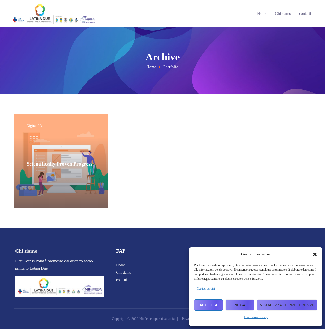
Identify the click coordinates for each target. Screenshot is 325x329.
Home (262, 13)
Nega (240, 305)
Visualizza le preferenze (287, 305)
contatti (305, 13)
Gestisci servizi (206, 288)
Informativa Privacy (256, 317)
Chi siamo (283, 13)
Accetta (208, 305)
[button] (314, 254)
